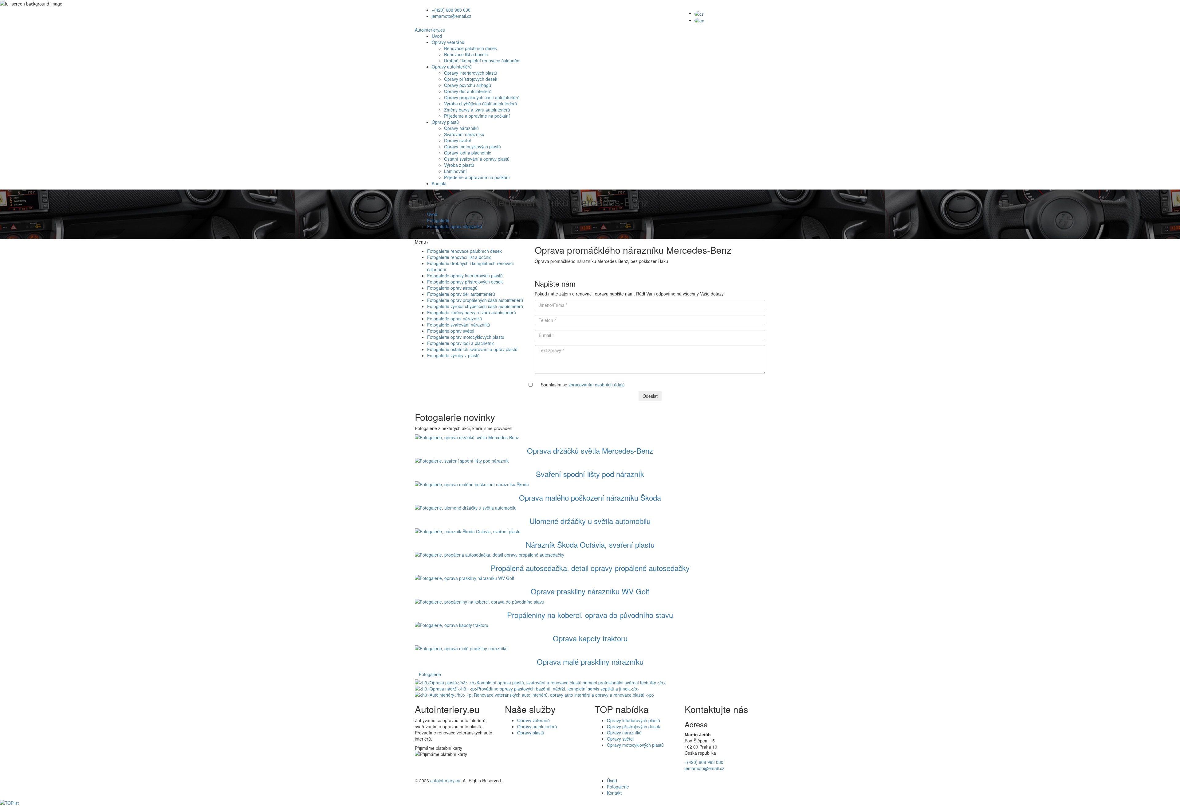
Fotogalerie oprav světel (450, 331)
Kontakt (439, 183)
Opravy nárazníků (461, 128)
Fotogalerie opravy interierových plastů (465, 275)
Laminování (455, 171)
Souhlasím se (583, 384)
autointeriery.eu (445, 780)
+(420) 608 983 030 (451, 10)
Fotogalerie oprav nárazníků (454, 226)
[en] (699, 20)
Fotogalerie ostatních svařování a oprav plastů (472, 349)
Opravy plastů (445, 122)
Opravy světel (457, 140)
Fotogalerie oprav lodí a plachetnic (460, 343)
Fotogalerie (438, 220)
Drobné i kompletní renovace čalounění (482, 60)
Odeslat (650, 396)
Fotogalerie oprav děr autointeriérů (461, 294)
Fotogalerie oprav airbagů (452, 288)
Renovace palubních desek (470, 48)
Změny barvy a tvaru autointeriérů (477, 110)
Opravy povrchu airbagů (467, 85)
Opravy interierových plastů (470, 73)
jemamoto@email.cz (451, 16)
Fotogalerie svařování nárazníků (458, 325)
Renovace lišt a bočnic (466, 54)
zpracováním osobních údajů (596, 384)
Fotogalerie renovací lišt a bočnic (459, 257)
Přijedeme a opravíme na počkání (477, 116)
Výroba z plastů (459, 165)
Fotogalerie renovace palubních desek (464, 251)
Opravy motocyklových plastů (472, 146)
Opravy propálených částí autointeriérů (482, 97)
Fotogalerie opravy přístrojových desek (465, 282)
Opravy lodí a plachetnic (467, 153)
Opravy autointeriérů (452, 67)
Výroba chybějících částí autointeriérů (480, 103)
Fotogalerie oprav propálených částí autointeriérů (475, 300)
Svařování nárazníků (464, 134)
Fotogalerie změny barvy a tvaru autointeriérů (471, 312)
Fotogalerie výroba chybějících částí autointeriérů (475, 306)
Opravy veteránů (448, 42)
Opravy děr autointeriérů (468, 91)
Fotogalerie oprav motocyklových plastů (465, 337)
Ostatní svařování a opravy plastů (476, 159)
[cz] (699, 13)
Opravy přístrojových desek (470, 79)
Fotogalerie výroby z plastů (453, 355)
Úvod (437, 36)
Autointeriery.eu (430, 30)
